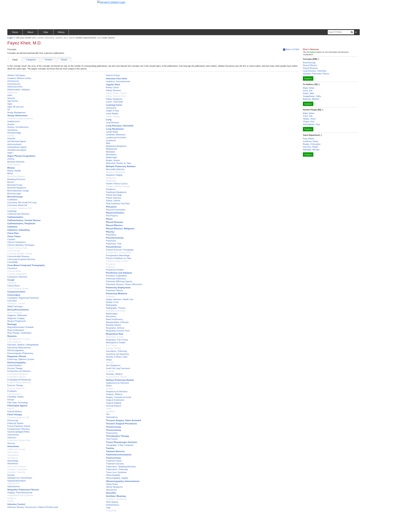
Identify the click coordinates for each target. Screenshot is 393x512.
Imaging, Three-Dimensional (19, 492)
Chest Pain (13, 233)
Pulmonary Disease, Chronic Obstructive (124, 284)
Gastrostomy (13, 435)
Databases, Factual (16, 303)
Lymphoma (111, 140)
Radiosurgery (112, 314)
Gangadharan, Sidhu (312, 96)
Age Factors (12, 101)
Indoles (10, 501)
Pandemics (111, 189)
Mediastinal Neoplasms (116, 146)
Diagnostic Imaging (15, 318)
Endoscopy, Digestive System (20, 359)
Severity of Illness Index (117, 357)
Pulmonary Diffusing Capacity (119, 281)
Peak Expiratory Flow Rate (118, 203)
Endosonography (16, 362)
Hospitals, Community (17, 469)
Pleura (109, 219)
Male (108, 143)
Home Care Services (16, 466)
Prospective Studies (115, 270)
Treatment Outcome (115, 464)
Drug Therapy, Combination (19, 333)
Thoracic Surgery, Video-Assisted (123, 420)
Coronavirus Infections (17, 277)
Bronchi (10, 182)
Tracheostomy (113, 458)
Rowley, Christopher (312, 144)
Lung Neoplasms (115, 129)
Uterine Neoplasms (114, 487)
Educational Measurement (19, 347)
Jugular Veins (113, 84)
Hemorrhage (12, 461)
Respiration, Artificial (115, 328)
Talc (108, 414)
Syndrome (110, 411)
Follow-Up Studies (15, 423)
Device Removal (14, 312)
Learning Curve (114, 105)
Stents (109, 386)
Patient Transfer (113, 200)
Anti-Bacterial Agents (16, 141)
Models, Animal (113, 160)
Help (45, 32)
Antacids (11, 138)
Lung (108, 119)
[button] (356, 32)
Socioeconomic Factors (116, 377)
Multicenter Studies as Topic (118, 163)
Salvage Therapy (113, 348)
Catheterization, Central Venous (24, 220)
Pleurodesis (111, 235)
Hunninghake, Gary (311, 124)
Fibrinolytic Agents (17, 405)
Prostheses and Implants (119, 273)
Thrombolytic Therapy (117, 436)
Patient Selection (113, 198)
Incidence (11, 498)
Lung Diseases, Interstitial (119, 125)
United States (112, 484)
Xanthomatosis (112, 505)
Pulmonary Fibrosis (114, 290)
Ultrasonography (113, 475)
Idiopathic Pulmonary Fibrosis (23, 489)
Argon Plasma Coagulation (21, 156)
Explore (308, 78)
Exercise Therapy (15, 385)
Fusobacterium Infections (18, 429)
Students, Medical (114, 394)
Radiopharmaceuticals (116, 311)
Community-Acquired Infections (21, 259)
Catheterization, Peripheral (21, 223)
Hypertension (13, 483)
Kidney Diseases (113, 90)
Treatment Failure (114, 461)
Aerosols (11, 98)
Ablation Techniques (16, 75)
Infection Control (16, 504)
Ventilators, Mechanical (116, 499)
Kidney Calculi (112, 87)
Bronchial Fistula (14, 185)
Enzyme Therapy (15, 368)
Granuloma (13, 446)
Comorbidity (12, 262)
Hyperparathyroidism (16, 481)
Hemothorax (12, 463)
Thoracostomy (113, 430)
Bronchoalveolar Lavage (18, 191)
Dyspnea (12, 336)
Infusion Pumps (113, 75)
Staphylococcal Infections (117, 383)
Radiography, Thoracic (116, 308)
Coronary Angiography (17, 274)
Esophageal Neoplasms (17, 374)
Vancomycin (111, 490)
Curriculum (12, 301)
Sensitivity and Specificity (117, 354)
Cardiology (12, 211)
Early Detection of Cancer (18, 339)
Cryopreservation (16, 291)
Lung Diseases (112, 122)
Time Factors (112, 439)
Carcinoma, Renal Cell (17, 205)
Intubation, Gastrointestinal (118, 81)
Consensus (12, 268)
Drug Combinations (15, 330)
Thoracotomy (112, 433)
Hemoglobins (13, 455)
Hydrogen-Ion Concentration (19, 478)
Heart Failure (13, 452)
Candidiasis (12, 199)
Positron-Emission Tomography (120, 250)
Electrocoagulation (15, 350)
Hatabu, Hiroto (309, 119)
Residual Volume (113, 325)
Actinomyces (13, 81)
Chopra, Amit (308, 121)
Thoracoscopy (113, 427)
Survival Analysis (113, 406)
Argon (10, 153)
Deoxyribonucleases (18, 309)
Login (10, 38)
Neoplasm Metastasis (115, 172)
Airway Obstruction (17, 115)
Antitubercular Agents (16, 150)
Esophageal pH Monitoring (19, 380)
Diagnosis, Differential (17, 315)
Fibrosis (10, 408)
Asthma (10, 159)
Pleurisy (110, 232)
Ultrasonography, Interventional (122, 481)
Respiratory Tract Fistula (117, 340)
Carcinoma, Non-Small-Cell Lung (21, 202)
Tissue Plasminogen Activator (121, 442)
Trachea (110, 448)
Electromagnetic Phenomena (20, 353)
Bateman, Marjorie (311, 99)
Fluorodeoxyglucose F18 (18, 417)
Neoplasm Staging (114, 175)
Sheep (109, 360)
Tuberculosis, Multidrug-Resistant (121, 466)
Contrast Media (14, 271)
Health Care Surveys (16, 449)
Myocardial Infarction (115, 169)
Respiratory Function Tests (118, 331)
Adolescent (12, 92)
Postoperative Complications (118, 252)
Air (8, 109)
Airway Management (16, 112)
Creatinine (11, 283)
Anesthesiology (14, 133)
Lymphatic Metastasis (116, 134)
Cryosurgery (13, 295)
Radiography (111, 305)
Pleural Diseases (114, 222)
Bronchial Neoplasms (16, 188)
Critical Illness (13, 286)
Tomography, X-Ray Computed (119, 445)
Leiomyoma (111, 108)
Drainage (12, 324)
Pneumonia (111, 241)
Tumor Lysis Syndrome (116, 472)
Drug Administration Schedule (20, 327)
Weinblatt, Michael (311, 150)
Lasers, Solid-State (114, 102)
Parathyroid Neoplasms (116, 192)
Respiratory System (115, 337)
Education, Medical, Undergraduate (23, 345)
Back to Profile (292, 49)
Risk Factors (111, 345)
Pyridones (110, 296)
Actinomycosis (14, 84)
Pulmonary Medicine (116, 293)
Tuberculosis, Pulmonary (117, 469)
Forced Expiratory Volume (18, 426)
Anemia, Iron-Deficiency (18, 127)
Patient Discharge (114, 195)
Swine (108, 408)
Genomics (11, 437)
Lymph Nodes (112, 132)
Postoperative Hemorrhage (118, 255)
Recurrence (111, 316)
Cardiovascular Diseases (18, 214)
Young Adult (111, 510)
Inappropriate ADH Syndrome (20, 495)
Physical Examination (115, 210)
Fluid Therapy (14, 414)
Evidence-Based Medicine (19, 382)
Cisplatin (11, 239)
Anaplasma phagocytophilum (20, 118)
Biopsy (11, 167)
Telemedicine (112, 417)
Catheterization (15, 217)
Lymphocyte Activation (116, 137)
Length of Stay (112, 110)
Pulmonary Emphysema (118, 287)
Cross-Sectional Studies (18, 288)
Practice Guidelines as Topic (118, 258)
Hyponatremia (13, 486)
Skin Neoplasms (113, 365)
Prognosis (110, 267)
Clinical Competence (16, 242)
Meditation (110, 152)
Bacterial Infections (16, 162)
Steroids (109, 388)
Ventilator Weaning (116, 496)
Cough (10, 280)
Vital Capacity (112, 502)
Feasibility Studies (15, 397)
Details (64, 60)
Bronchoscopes (14, 193)
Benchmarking (13, 164)
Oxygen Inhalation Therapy (118, 186)
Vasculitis (111, 493)
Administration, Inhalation (18, 89)
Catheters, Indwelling (18, 230)
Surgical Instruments (115, 400)
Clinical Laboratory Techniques (21, 245)
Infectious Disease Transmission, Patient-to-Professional (32, 507)
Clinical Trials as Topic (17, 248)
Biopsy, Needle (14, 171)
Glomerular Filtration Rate (18, 440)
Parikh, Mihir (308, 93)
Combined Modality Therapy (19, 253)
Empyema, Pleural (16, 356)
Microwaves (111, 154)
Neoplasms (111, 178)
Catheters (12, 226)
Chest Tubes (14, 236)
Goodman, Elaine (310, 141)
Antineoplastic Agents (17, 147)
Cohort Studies (14, 251)
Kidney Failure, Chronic (116, 93)
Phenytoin (111, 206)
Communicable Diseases (18, 256)
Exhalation (12, 391)
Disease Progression (16, 321)
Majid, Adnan (308, 88)
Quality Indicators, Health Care (119, 299)
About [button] (30, 32)
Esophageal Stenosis (16, 377)
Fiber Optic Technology (17, 402)
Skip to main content (12, 3)
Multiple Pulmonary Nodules (121, 166)
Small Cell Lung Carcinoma (118, 368)
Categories (31, 60)
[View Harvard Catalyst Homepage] (111, 2)
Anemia (10, 124)
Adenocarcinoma (14, 87)
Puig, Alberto (308, 138)
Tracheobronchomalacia (118, 454)
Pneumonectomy (115, 237)
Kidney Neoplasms (114, 99)
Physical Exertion (115, 212)
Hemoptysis (12, 458)
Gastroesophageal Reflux (18, 432)
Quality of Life (112, 302)
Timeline (48, 60)
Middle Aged (111, 157)
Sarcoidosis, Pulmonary (116, 351)
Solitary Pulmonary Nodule (120, 380)
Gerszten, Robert (310, 147)
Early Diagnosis (14, 342)
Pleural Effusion (114, 225)
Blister (10, 173)
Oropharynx (111, 181)
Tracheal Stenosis (115, 451)
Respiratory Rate (114, 334)
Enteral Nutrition (14, 365)
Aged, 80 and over (15, 107)
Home (15, 32)
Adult (9, 95)
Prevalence (111, 264)
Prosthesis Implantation (116, 276)
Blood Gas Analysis (16, 176)
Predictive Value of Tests (117, 261)
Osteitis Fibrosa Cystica (116, 183)
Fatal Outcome (14, 394)
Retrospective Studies (116, 342)
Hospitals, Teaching (16, 472)
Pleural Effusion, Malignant (120, 228)
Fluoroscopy (12, 420)
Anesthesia (12, 130)
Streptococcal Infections (117, 391)
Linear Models (112, 113)
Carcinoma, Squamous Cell (19, 208)
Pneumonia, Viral (113, 243)
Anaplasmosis (13, 121)
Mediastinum (111, 149)
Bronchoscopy (15, 196)
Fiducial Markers (14, 411)
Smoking (110, 371)
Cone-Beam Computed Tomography (26, 265)
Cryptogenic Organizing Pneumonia (23, 298)
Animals (11, 136)
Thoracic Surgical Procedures (121, 423)
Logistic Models (113, 116)
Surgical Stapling (113, 403)
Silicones (110, 362)
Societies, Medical (114, 374)
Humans (11, 475)
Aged (9, 104)
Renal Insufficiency (114, 319)
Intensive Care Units (116, 78)
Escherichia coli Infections (19, 371)
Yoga (108, 507)
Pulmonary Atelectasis (116, 278)
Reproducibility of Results (117, 322)
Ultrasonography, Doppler (117, 478)
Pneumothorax (113, 247)
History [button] (61, 32)
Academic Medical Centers (19, 78)
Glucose (11, 443)
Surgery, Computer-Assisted (118, 397)
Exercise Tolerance (15, 388)
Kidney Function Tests (116, 96)
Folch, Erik (308, 91)
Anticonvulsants (14, 144)
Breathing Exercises (16, 179)
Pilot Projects (112, 216)
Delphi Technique (15, 306)
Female (10, 400)
